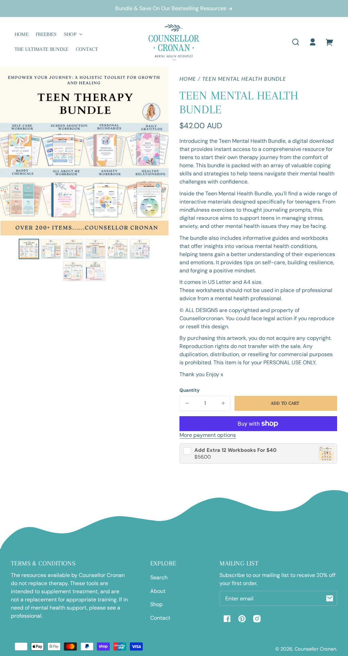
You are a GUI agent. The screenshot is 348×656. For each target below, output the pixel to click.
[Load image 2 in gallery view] (51, 249)
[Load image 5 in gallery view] (117, 249)
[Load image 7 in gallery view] (73, 271)
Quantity (189, 390)
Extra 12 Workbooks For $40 (235, 450)
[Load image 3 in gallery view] (73, 249)
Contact (160, 617)
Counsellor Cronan (315, 649)
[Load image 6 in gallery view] (139, 249)
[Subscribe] (329, 598)
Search (159, 577)
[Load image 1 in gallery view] (29, 249)
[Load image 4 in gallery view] (95, 249)
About (158, 591)
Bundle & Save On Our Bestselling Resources (171, 8)
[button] (295, 42)
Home (187, 79)
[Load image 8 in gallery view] (95, 271)
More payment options (207, 435)
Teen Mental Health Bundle (244, 79)
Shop (156, 604)
